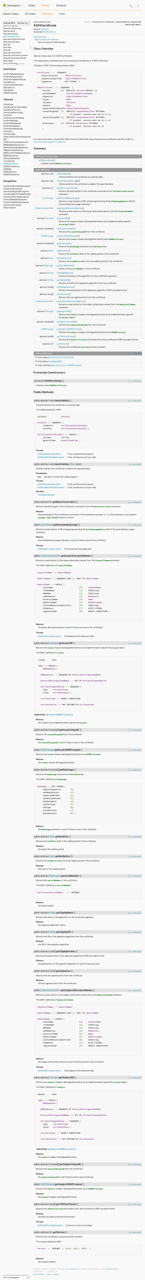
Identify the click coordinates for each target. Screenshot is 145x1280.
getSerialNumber (64, 265)
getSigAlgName (64, 273)
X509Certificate (10, 164)
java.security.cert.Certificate (47, 39)
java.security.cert (11, 36)
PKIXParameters (11, 156)
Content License (112, 1269)
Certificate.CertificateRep (15, 107)
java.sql (6, 44)
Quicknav (22, 5)
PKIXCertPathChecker (13, 150)
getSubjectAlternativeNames (70, 301)
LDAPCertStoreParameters (15, 142)
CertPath (7, 115)
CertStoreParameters (13, 85)
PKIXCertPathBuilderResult (15, 147)
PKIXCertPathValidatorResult (16, 153)
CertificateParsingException (16, 197)
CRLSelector (9, 87)
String (49, 198)
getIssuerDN (62, 218)
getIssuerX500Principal (67, 236)
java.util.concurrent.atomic (15, 55)
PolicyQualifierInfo (11, 158)
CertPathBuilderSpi (12, 123)
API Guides (30, 13)
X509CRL (7, 169)
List (44, 198)
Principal (49, 218)
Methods (110, 22)
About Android (39, 1274)
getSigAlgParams (65, 287)
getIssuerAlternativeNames (69, 208)
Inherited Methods (122, 22)
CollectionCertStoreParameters (18, 137)
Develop (45, 5)
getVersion (62, 344)
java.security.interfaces (14, 39)
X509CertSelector (11, 166)
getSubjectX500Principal (68, 329)
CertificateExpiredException (16, 191)
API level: (21, 23)
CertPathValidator (11, 126)
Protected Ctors (99, 22)
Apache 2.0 (74, 1269)
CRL (5, 139)
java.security (9, 31)
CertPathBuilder (10, 120)
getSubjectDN (63, 311)
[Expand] (137, 353)
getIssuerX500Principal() (59, 715)
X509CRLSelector (11, 174)
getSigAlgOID (63, 280)
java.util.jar (8, 61)
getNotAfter (62, 251)
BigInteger (48, 265)
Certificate (8, 104)
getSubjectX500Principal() (62, 1149)
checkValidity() (46, 495)
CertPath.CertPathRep (13, 118)
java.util (6, 50)
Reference (47, 13)
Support (56, 1274)
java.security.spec (11, 42)
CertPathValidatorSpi (13, 129)
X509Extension (10, 93)
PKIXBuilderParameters (14, 145)
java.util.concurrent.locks (14, 58)
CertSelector (9, 82)
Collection (39, 208)
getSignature (63, 294)
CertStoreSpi (9, 134)
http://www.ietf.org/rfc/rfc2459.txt (50, 142)
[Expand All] (136, 22)
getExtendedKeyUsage (67, 198)
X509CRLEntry (9, 172)
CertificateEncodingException (17, 186)
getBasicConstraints (66, 188)
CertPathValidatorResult (14, 79)
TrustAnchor (9, 161)
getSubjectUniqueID (66, 322)
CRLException (9, 207)
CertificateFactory (11, 110)
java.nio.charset (10, 26)
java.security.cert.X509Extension (67, 365)
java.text (7, 47)
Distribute (61, 5)
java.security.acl (10, 34)
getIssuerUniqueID (65, 229)
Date (72, 181)
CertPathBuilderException (15, 199)
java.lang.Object (40, 37)
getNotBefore (63, 258)
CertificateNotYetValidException (18, 194)
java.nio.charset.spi (12, 28)
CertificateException (12, 189)
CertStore (7, 131)
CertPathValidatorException (16, 202)
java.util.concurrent (12, 53)
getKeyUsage (63, 243)
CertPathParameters (13, 77)
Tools (62, 13)
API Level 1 (136, 25)
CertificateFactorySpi (13, 112)
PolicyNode (8, 90)
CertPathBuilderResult (13, 74)
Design (31, 5)
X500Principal (47, 236)
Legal (48, 1274)
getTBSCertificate (65, 336)
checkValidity (63, 174)
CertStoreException (12, 205)
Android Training (11, 13)
